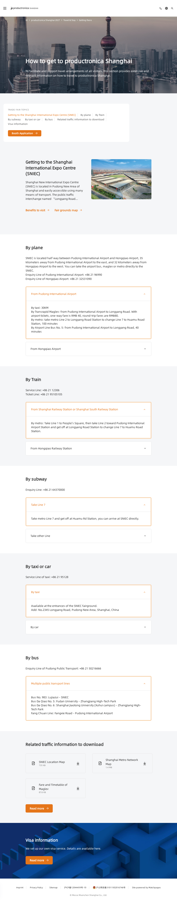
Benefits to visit (35, 210)
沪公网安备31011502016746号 (110, 887)
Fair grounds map (66, 210)
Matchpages (155, 887)
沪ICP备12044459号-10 (75, 887)
